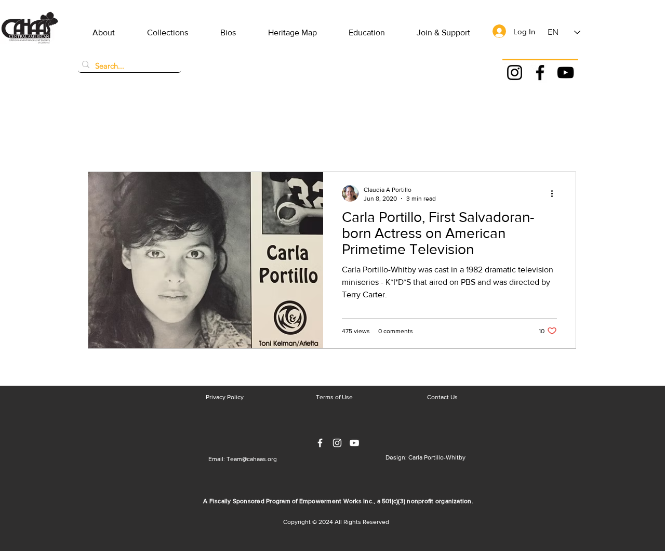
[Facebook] (540, 72)
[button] (103, 33)
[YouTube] (565, 72)
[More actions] (555, 193)
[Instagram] (514, 72)
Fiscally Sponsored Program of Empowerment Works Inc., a (295, 501)
